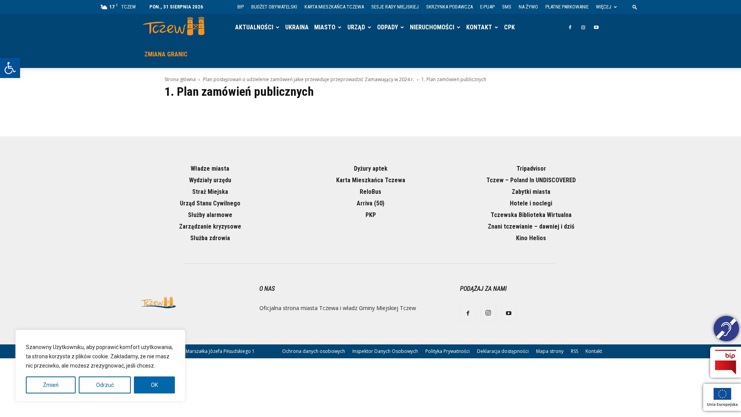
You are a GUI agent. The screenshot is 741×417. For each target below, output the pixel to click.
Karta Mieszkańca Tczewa (334, 7)
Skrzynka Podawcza (449, 7)
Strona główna (180, 79)
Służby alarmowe (210, 215)
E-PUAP (487, 7)
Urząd (356, 27)
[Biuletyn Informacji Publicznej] (725, 362)
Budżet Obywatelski (274, 7)
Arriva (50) (370, 203)
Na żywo (528, 7)
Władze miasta (210, 168)
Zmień (51, 385)
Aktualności (254, 27)
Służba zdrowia (210, 238)
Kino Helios (531, 238)
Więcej (603, 7)
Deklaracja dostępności (503, 351)
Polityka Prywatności (447, 351)
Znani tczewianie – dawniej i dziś (531, 226)
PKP (370, 215)
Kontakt (479, 27)
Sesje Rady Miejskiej (395, 7)
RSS (574, 351)
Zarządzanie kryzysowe (210, 226)
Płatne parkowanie (567, 7)
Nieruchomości (432, 27)
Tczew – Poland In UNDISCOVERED (531, 180)
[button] (10, 68)
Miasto (324, 27)
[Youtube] (596, 27)
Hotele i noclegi (531, 203)
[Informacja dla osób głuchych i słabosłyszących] (726, 330)
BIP (240, 7)
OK (154, 385)
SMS (506, 7)
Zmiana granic (166, 54)
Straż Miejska (210, 191)
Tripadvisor (531, 168)
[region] (100, 366)
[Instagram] (583, 27)
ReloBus (370, 191)
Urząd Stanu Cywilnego (210, 203)
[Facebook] (570, 27)
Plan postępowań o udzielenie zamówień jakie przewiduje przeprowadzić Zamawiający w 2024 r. (308, 79)
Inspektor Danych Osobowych (385, 351)
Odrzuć (105, 385)
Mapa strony (549, 351)
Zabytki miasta (531, 191)
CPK (509, 27)
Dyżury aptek (370, 168)
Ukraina (297, 27)
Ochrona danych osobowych (313, 351)
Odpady (387, 27)
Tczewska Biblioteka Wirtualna (531, 215)
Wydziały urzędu (210, 180)
